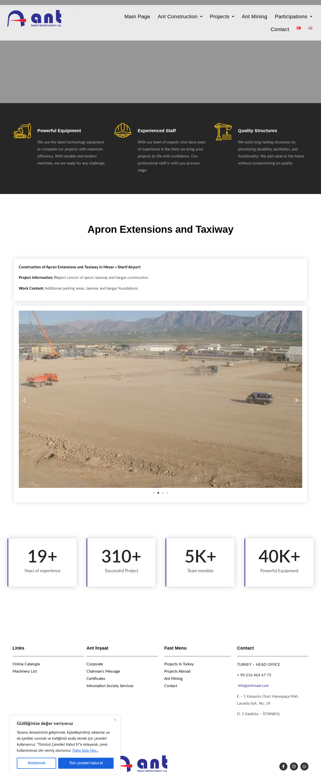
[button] (180, 16)
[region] (65, 744)
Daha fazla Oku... (85, 750)
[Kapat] (115, 720)
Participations (291, 16)
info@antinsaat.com (253, 686)
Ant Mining (254, 16)
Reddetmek (36, 763)
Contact (280, 29)
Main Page (137, 16)
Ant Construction (178, 16)
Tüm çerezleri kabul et (86, 763)
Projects (219, 16)
